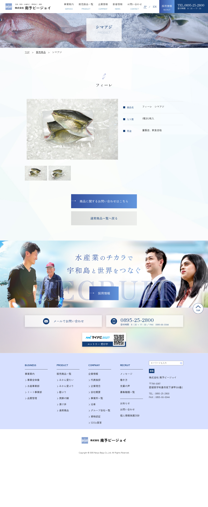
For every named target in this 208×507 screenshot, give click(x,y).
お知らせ (125, 403)
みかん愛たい (66, 380)
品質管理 (32, 398)
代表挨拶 (95, 380)
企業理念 (95, 386)
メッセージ (126, 374)
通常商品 (64, 410)
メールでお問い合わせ (68, 321)
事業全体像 (33, 380)
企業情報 (93, 374)
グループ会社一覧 (100, 410)
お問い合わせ (127, 409)
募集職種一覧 (127, 392)
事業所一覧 (97, 398)
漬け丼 (62, 404)
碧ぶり (62, 392)
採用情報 (104, 293)
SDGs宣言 (96, 422)
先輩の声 (125, 386)
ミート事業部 (34, 392)
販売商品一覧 (64, 374)
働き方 (123, 380)
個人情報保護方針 (130, 415)
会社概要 (95, 392)
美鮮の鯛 (64, 398)
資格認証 (95, 416)
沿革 (93, 404)
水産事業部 (33, 386)
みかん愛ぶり (66, 386)
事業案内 (30, 374)
